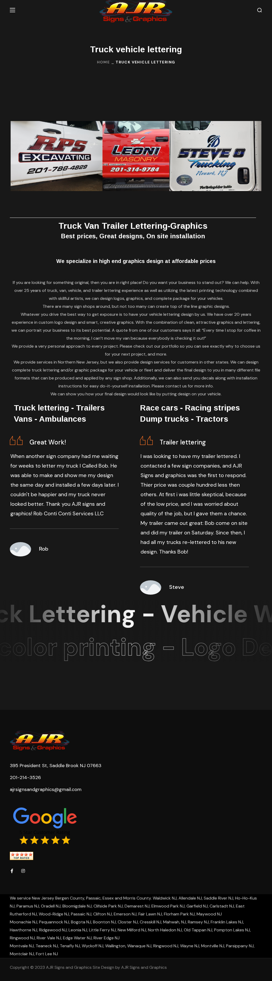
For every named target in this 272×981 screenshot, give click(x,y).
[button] (259, 10)
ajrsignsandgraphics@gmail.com (46, 789)
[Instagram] (23, 871)
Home (103, 62)
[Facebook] (12, 871)
